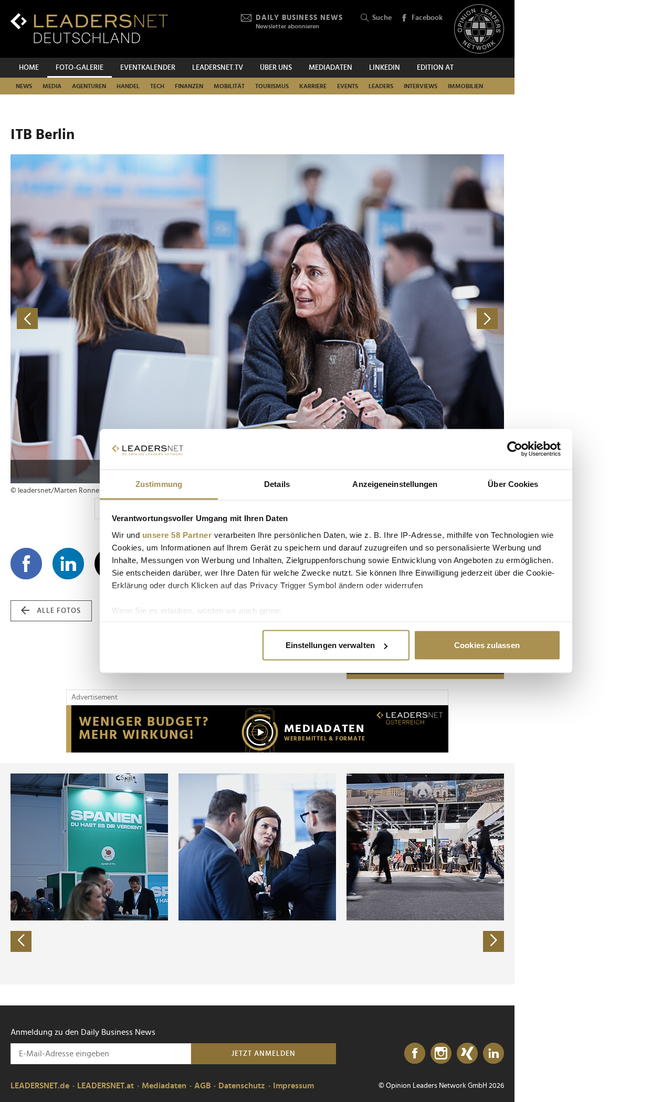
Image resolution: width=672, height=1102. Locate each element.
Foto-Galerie (79, 67)
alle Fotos (59, 610)
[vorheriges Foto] (133, 318)
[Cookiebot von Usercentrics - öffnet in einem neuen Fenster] (515, 449)
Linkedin (384, 67)
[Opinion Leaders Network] (479, 29)
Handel (128, 86)
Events (347, 86)
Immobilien (465, 86)
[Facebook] (414, 1053)
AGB (202, 1086)
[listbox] (257, 873)
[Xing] (467, 1053)
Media (52, 86)
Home (29, 67)
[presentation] (21, 941)
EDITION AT (435, 67)
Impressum (293, 1086)
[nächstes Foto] (380, 318)
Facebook (427, 18)
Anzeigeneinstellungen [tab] (394, 483)
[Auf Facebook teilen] (26, 563)
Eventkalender (147, 67)
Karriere (313, 86)
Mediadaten (330, 67)
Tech (157, 86)
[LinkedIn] (493, 1053)
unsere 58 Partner (177, 534)
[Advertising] (257, 729)
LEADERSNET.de (39, 1086)
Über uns (276, 67)
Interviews (420, 86)
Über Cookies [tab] (513, 483)
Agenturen (89, 86)
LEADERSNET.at (105, 1086)
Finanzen (189, 86)
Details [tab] (277, 483)
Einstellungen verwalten (330, 645)
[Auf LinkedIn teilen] (68, 563)
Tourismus (272, 86)
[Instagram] (441, 1053)
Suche (382, 18)
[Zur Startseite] (89, 28)
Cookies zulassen (487, 645)
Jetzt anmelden (264, 1053)
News (24, 86)
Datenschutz (241, 1086)
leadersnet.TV (217, 67)
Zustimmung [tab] (158, 483)
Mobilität (229, 86)
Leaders (381, 86)
